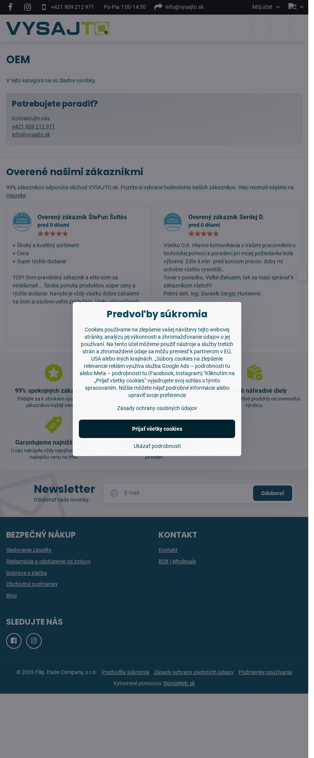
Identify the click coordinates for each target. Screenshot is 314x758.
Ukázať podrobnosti (157, 446)
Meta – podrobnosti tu (120, 373)
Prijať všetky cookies (157, 429)
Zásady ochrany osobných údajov (157, 408)
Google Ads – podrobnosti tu (196, 366)
